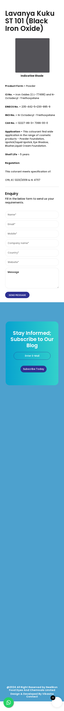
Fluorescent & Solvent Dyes (20, 587)
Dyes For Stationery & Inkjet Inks (22, 595)
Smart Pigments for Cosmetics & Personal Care (31, 512)
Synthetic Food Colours (18, 480)
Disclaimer (11, 669)
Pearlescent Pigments (17, 555)
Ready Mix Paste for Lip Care (20, 527)
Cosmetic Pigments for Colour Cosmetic (27, 496)
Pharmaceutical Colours (18, 488)
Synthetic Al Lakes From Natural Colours (26, 579)
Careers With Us (14, 661)
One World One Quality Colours (22, 464)
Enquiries (10, 638)
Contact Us (11, 646)
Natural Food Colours (17, 472)
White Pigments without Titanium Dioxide (27, 563)
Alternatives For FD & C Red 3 (20, 571)
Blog (7, 654)
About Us (10, 630)
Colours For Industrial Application (23, 602)
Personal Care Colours (17, 504)
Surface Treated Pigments (19, 520)
